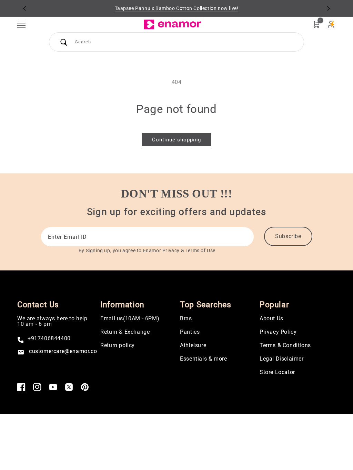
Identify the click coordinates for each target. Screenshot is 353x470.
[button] (24, 24)
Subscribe (288, 236)
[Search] (63, 42)
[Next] (328, 8)
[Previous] (24, 8)
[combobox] (176, 42)
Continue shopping (176, 140)
